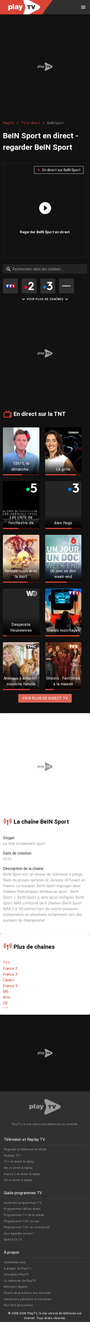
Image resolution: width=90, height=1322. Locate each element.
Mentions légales (16, 1286)
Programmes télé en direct (22, 1209)
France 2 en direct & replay (22, 1174)
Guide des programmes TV (22, 1203)
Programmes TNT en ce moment (27, 1227)
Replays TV (12, 1155)
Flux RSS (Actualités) (18, 1305)
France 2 (10, 968)
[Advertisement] (45, 66)
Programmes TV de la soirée (24, 1215)
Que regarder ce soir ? (19, 1233)
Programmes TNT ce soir (21, 1221)
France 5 (10, 986)
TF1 (6, 963)
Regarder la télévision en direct (25, 1149)
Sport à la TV (13, 1239)
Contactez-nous (15, 1262)
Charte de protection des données (27, 1293)
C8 (5, 1003)
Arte (6, 997)
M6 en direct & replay (18, 1168)
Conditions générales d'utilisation (27, 1299)
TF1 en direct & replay (19, 1161)
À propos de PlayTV (17, 1268)
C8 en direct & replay (18, 1180)
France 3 (10, 974)
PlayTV (8, 123)
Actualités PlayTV (16, 1274)
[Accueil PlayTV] (45, 1107)
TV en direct (30, 123)
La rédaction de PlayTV (20, 1280)
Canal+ (8, 980)
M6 (5, 991)
